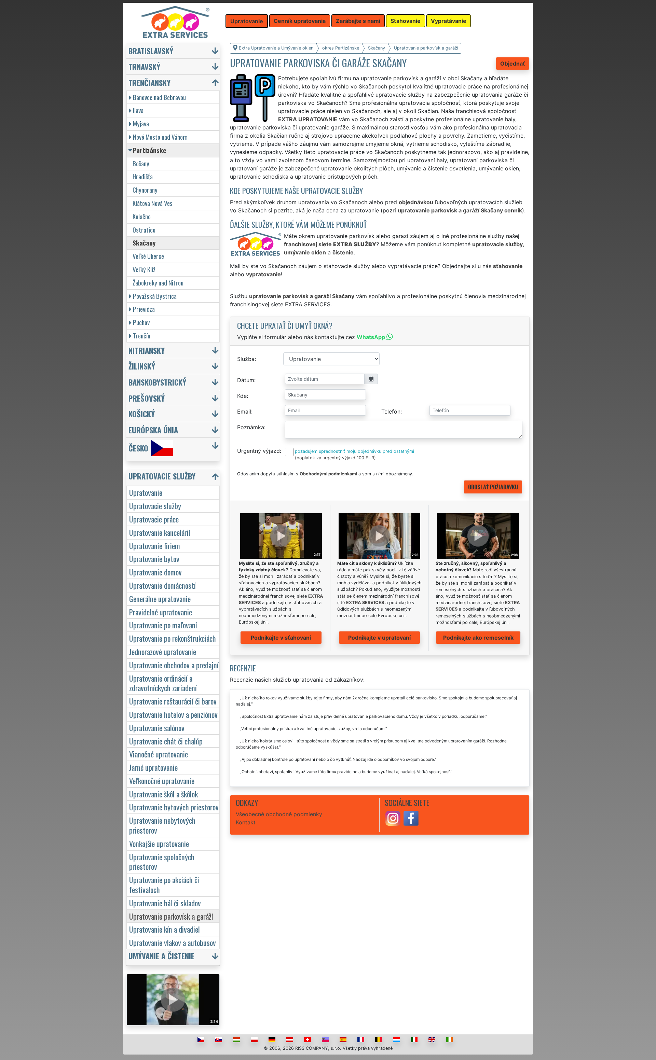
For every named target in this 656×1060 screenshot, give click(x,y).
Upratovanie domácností (162, 585)
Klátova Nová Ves (153, 203)
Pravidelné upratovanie (160, 611)
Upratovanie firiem (154, 545)
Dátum (245, 380)
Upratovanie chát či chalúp (166, 741)
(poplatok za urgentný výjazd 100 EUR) (335, 457)
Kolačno (142, 216)
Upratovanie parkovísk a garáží (171, 916)
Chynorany (145, 190)
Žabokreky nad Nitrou (158, 283)
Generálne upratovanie (160, 598)
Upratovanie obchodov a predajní (174, 664)
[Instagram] (393, 817)
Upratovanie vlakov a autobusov (172, 942)
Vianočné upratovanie (158, 753)
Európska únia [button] (153, 429)
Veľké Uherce (148, 256)
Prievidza (144, 309)
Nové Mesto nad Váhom (160, 137)
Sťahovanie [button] (406, 20)
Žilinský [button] (141, 366)
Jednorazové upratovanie (162, 651)
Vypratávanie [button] (448, 20)
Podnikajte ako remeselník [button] (478, 637)
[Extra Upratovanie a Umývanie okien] (175, 21)
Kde (242, 395)
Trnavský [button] (144, 66)
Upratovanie (145, 492)
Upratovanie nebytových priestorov (162, 825)
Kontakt (246, 822)
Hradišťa (143, 176)
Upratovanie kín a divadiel (164, 929)
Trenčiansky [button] (149, 82)
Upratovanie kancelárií (159, 532)
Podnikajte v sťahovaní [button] (281, 637)
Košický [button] (141, 413)
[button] (174, 477)
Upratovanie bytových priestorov (174, 806)
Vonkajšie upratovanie (159, 843)
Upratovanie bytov (154, 558)
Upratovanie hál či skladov (165, 902)
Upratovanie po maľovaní (163, 624)
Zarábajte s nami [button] (358, 20)
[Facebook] (411, 817)
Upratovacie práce (154, 519)
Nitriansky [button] (146, 350)
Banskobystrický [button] (157, 382)
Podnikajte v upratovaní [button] (379, 637)
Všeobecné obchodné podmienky (279, 814)
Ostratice (144, 230)
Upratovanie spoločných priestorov (161, 861)
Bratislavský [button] (150, 50)
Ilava (138, 110)
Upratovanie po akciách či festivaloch (164, 884)
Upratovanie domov (155, 571)
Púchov (141, 322)
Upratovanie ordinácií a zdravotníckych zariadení (163, 683)
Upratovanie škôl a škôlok (163, 793)
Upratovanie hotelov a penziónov (173, 714)
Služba (246, 358)
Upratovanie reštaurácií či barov (173, 701)
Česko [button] (138, 448)
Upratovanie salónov (156, 727)
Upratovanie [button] (246, 21)
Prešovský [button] (146, 398)
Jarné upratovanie (153, 767)
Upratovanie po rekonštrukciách (172, 638)
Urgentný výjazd (258, 450)
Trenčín (141, 335)
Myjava (141, 123)
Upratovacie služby (155, 505)
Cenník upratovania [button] (300, 20)
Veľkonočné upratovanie (161, 780)
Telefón (390, 411)
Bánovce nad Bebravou (159, 97)
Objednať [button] (512, 63)
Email (244, 411)
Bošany (141, 163)
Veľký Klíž (144, 269)
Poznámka (250, 427)
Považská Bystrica (155, 296)
